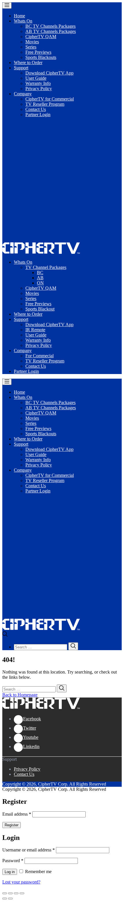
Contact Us (35, 109)
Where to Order (28, 62)
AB (40, 277)
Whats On (23, 20)
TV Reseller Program (44, 104)
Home (19, 15)
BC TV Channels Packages (50, 26)
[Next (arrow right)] (10, 898)
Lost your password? (21, 881)
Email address (16, 814)
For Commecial (39, 355)
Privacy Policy (38, 88)
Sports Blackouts (40, 57)
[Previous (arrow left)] (4, 898)
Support (21, 67)
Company (23, 93)
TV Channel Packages (45, 267)
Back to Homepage (19, 694)
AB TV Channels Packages (50, 31)
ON (40, 282)
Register (11, 825)
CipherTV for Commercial (49, 98)
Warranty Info (38, 83)
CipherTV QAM (40, 36)
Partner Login (37, 114)
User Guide (35, 78)
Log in (10, 872)
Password (12, 860)
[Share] (10, 893)
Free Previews (38, 52)
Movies (32, 41)
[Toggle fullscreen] (16, 893)
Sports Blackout (40, 308)
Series (30, 46)
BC (40, 272)
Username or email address (28, 849)
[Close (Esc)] (4, 893)
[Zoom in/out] (22, 893)
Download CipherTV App (49, 72)
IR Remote (35, 329)
